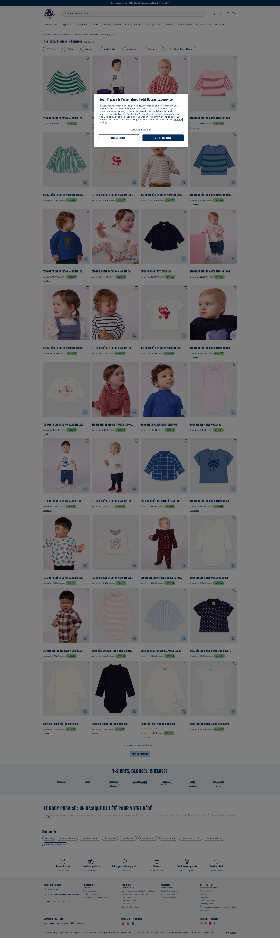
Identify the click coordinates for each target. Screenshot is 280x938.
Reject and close (117, 137)
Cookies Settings (141, 129)
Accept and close (163, 137)
